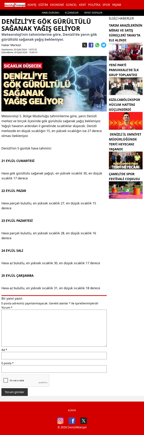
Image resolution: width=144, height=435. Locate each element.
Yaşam (116, 5)
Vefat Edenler (93, 12)
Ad (4, 350)
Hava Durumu (50, 12)
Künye (72, 410)
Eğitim (43, 5)
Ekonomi (57, 5)
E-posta (7, 363)
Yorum (6, 307)
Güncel (71, 5)
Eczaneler (71, 12)
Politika (94, 5)
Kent (82, 5)
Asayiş (31, 5)
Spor (106, 5)
